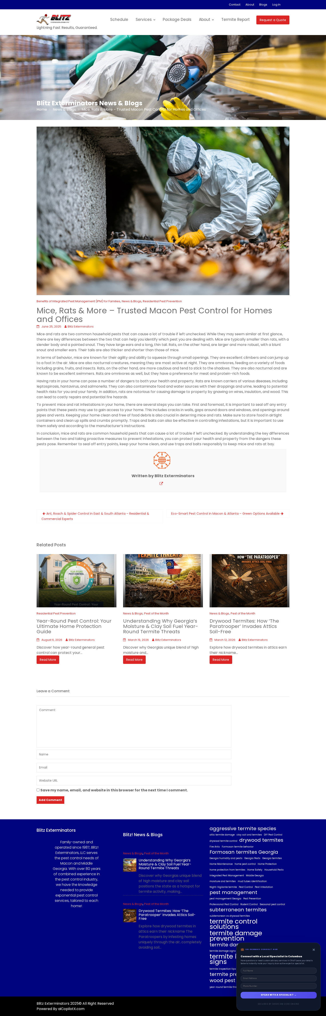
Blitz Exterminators (81, 326)
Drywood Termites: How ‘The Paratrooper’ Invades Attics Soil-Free (244, 626)
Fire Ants (215, 846)
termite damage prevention (236, 935)
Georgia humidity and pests (226, 858)
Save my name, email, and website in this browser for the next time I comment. (114, 790)
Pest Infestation (264, 887)
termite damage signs (223, 951)
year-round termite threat (225, 987)
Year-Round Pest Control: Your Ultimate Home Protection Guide (74, 626)
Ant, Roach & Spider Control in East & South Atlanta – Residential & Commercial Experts (95, 516)
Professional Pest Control (224, 904)
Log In (276, 4)
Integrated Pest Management (227, 875)
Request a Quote (273, 20)
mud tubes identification (252, 881)
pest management (233, 892)
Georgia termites (272, 858)
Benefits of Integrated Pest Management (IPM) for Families (78, 301)
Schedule (119, 19)
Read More (48, 659)
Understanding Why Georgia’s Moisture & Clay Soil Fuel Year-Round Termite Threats (160, 626)
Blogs (263, 4)
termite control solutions (233, 924)
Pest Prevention (252, 898)
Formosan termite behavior (237, 846)
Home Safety (254, 869)
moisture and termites (223, 881)
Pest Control (246, 887)
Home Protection (267, 864)
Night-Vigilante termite (223, 887)
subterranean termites (238, 909)
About (249, 4)
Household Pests (274, 869)
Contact (234, 4)
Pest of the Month (156, 613)
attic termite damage (222, 834)
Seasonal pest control (272, 904)
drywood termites (261, 840)
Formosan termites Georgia (244, 852)
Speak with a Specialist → (278, 995)
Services (144, 19)
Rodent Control (249, 904)
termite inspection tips (223, 969)
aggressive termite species (243, 828)
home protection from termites (227, 869)
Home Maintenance (221, 864)
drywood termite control (223, 841)
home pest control (245, 864)
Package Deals (177, 19)
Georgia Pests (252, 858)
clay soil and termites (249, 834)
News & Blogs (131, 301)
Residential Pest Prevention (162, 301)
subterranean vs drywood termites (230, 916)
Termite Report (235, 19)
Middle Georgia (255, 875)
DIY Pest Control (273, 834)
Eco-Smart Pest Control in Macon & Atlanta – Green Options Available (225, 513)
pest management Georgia (225, 898)
